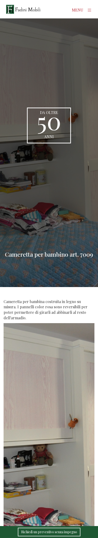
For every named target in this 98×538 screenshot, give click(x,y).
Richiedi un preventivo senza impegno (49, 532)
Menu (78, 9)
